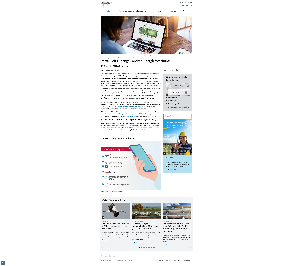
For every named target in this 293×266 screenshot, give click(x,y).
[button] (108, 11)
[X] (172, 70)
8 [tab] (151, 247)
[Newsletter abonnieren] (179, 5)
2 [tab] (141, 247)
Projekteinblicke (138, 106)
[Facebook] (169, 70)
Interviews (125, 106)
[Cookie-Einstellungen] (3, 263)
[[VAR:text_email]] (164, 70)
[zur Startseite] (180, 2)
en (185, 2)
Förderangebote (172, 97)
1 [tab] (139, 247)
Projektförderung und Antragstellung (178, 107)
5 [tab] (146, 247)
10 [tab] (154, 247)
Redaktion (133, 116)
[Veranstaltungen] (190, 5)
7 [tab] (149, 247)
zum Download (172, 169)
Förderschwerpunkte (174, 104)
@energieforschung (117, 125)
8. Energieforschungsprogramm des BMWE (130, 114)
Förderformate (172, 101)
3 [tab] (143, 247)
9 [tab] (153, 247)
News (118, 106)
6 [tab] (148, 247)
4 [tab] (144, 247)
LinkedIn (132, 125)
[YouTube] (183, 5)
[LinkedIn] (187, 5)
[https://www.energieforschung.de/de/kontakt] (182, 2)
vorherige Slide (102, 247)
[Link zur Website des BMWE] (106, 4)
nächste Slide (190, 247)
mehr (105, 240)
